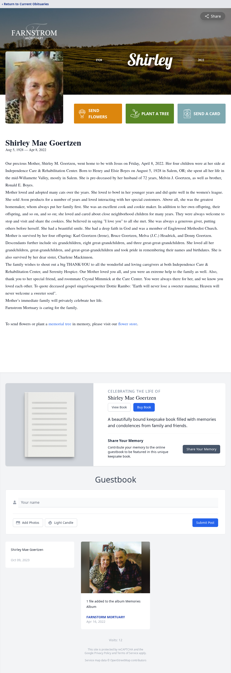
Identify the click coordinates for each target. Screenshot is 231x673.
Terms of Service (127, 653)
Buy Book (144, 407)
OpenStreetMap (120, 660)
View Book (119, 407)
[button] (115, 567)
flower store (127, 323)
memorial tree (60, 323)
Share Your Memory (201, 449)
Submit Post (205, 522)
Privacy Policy (102, 653)
